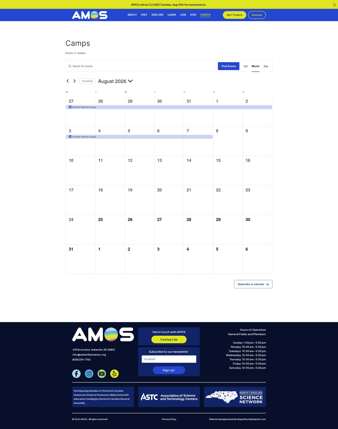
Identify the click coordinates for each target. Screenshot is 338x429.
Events (205, 14)
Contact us (169, 339)
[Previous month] (67, 81)
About (132, 14)
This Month (87, 80)
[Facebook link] (76, 373)
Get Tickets (235, 14)
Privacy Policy (169, 419)
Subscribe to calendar (251, 284)
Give (193, 14)
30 (159, 101)
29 (130, 101)
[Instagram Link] (89, 373)
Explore (157, 14)
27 (71, 101)
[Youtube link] (102, 373)
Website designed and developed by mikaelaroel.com (237, 419)
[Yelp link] (114, 373)
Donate (257, 14)
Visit (144, 14)
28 (100, 101)
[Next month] (74, 81)
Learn (172, 14)
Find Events (228, 66)
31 (189, 101)
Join (183, 14)
